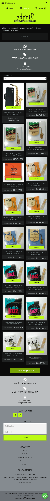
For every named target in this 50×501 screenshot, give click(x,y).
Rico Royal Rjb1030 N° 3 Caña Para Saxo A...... (13, 252)
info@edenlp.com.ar (25, 483)
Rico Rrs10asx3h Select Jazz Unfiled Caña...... (36, 288)
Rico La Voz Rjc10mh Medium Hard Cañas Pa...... (13, 154)
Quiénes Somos (25, 461)
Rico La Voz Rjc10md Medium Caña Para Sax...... (37, 110)
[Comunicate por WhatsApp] (45, 496)
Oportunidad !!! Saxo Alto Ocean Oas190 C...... (13, 113)
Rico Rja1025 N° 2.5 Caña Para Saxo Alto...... (36, 184)
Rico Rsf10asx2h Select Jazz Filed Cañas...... (13, 355)
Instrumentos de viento (16, 28)
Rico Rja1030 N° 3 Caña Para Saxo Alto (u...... (13, 218)
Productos (25, 454)
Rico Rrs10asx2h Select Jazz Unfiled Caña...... (13, 286)
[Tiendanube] (25, 499)
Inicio (4, 28)
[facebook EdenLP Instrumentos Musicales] (15, 415)
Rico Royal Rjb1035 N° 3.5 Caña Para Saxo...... (37, 253)
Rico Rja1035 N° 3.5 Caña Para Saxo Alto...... (36, 217)
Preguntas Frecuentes (25, 457)
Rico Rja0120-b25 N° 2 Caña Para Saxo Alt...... (13, 185)
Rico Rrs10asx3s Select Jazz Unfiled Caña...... (36, 323)
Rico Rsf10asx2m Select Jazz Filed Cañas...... (36, 358)
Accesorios (30, 28)
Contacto (25, 464)
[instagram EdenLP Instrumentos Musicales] (20, 415)
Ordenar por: (8, 75)
